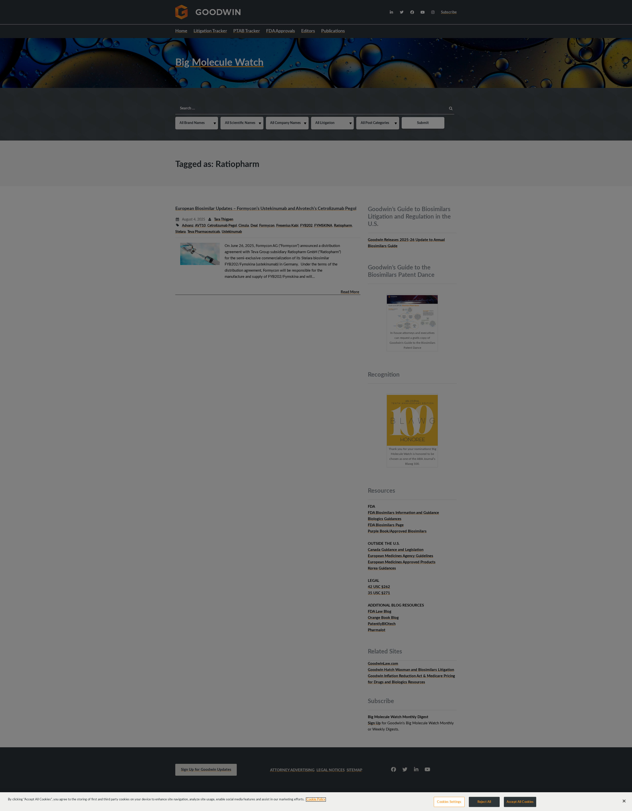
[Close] (624, 801)
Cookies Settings (449, 802)
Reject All (484, 802)
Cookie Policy (315, 799)
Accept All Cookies (520, 802)
